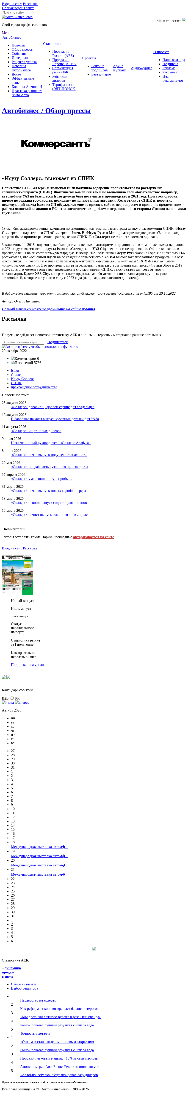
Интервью (20, 58)
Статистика (52, 44)
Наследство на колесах (38, 1000)
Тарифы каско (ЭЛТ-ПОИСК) (64, 87)
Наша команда (174, 60)
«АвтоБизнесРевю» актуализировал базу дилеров (59, 1075)
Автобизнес (12, 37)
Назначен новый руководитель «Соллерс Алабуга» (51, 443)
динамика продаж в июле (11, 972)
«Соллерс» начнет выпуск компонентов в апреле (49, 515)
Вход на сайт (12, 4)
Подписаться (57, 342)
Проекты (89, 58)
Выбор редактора (24, 988)
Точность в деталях (35, 1033)
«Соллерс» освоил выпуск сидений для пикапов (49, 503)
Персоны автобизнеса (21, 68)
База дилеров (101, 74)
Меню (6, 33)
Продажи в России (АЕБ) (63, 53)
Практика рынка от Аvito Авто (27, 93)
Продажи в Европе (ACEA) (64, 62)
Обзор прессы (22, 49)
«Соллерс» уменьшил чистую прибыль (41, 479)
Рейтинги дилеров (59, 78)
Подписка (170, 64)
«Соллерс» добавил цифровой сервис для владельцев (52, 407)
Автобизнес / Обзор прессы (46, 110)
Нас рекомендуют (173, 78)
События (19, 53)
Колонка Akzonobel (27, 87)
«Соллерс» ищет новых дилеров (36, 431)
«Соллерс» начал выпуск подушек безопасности (49, 455)
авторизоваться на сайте (93, 537)
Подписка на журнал (27, 665)
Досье (16, 74)
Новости (18, 45)
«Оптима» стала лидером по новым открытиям (57, 1042)
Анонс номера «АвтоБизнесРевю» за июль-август (59, 1067)
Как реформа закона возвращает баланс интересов (59, 1009)
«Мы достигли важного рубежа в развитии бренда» (60, 1017)
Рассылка (30, 4)
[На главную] (17, 17)
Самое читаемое (23, 984)
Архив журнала (119, 68)
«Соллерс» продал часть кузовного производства (49, 467)
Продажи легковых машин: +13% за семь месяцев (59, 1058)
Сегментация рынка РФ (62, 70)
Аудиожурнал (141, 68)
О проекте (161, 52)
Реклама (169, 68)
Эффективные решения (23, 80)
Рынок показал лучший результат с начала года (57, 1025)
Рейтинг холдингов (99, 68)
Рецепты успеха (24, 62)
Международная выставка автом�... (39, 847)
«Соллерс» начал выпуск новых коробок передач (49, 491)
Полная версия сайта (18, 8)
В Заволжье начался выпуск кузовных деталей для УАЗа (55, 419)
